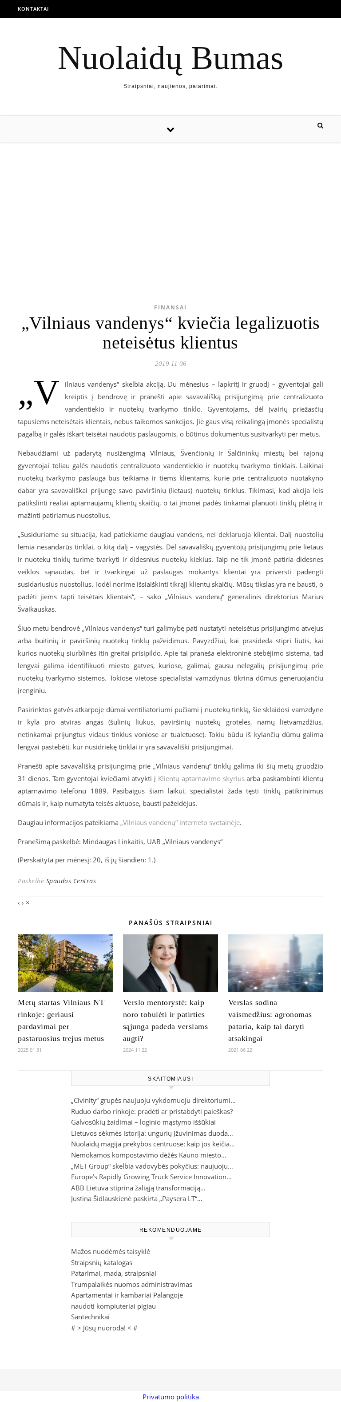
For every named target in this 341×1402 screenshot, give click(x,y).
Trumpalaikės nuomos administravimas (131, 1284)
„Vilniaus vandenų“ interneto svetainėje (180, 822)
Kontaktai (33, 8)
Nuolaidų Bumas (170, 57)
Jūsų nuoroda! (104, 1327)
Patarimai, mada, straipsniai (113, 1273)
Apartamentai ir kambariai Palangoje (127, 1294)
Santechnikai (90, 1316)
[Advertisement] (170, 209)
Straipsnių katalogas (101, 1262)
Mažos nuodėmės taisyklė (110, 1251)
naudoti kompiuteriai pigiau (113, 1306)
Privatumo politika (171, 1396)
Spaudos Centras (71, 881)
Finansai (170, 307)
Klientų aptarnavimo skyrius (201, 778)
